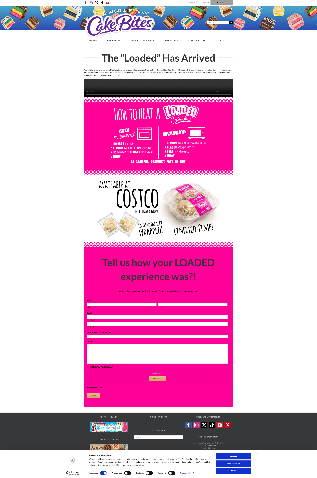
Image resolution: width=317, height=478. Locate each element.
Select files (157, 378)
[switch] (127, 473)
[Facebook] (188, 425)
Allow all (233, 456)
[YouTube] (219, 425)
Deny (233, 471)
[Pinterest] (227, 425)
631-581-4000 (210, 445)
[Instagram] (196, 425)
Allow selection (233, 464)
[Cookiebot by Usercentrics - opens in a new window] (72, 473)
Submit (94, 395)
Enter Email (91, 320)
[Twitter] (204, 425)
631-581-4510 (209, 448)
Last (159, 307)
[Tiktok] (212, 425)
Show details (185, 473)
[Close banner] (257, 454)
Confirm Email (92, 327)
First (89, 307)
